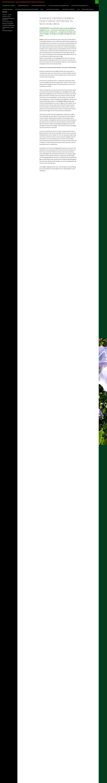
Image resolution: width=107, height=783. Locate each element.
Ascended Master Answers (8, 5)
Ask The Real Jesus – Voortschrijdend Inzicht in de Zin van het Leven (23, 2)
